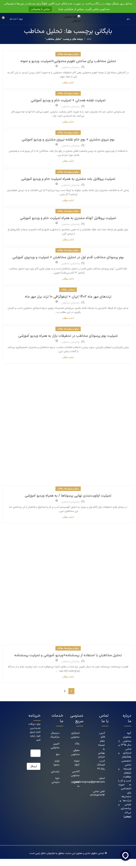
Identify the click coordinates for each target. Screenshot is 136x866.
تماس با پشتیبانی (40, 8)
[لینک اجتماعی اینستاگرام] (129, 827)
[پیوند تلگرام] (129, 838)
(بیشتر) (127, 816)
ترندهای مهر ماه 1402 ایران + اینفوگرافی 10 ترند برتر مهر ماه (68, 296)
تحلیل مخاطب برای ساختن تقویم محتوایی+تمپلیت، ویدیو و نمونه (68, 61)
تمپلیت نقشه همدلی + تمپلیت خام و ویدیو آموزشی (68, 100)
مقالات (60, 54)
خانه (89, 39)
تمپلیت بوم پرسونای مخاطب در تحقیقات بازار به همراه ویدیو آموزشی (68, 336)
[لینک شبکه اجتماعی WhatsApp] (124, 833)
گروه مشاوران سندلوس (127, 737)
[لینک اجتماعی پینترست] (124, 827)
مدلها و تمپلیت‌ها (71, 54)
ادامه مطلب (68, 82)
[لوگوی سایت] (68, 19)
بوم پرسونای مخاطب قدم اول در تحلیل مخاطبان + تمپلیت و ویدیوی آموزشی (68, 257)
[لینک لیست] (56, 735)
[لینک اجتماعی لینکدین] (129, 833)
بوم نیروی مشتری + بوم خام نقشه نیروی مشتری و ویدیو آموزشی (68, 139)
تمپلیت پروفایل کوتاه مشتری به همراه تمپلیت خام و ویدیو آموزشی (68, 218)
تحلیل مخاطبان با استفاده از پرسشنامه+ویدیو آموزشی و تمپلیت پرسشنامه (68, 655)
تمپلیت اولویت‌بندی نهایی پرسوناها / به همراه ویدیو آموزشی (68, 495)
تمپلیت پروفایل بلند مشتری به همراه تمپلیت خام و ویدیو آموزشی (68, 179)
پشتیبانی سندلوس (70, 67)
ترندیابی (71, 289)
